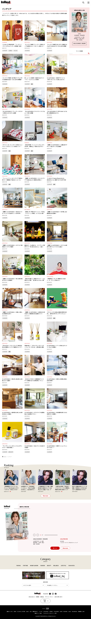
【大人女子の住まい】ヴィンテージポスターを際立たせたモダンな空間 (12, 112)
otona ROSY (45, 611)
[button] (34, 534)
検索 (83, 2)
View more (45, 496)
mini (30, 611)
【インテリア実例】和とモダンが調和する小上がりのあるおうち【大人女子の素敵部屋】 (57, 46)
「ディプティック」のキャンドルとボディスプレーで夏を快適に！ (12, 446)
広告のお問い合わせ (58, 596)
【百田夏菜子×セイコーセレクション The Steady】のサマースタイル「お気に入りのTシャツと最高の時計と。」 (11, 488)
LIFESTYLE (27, 42)
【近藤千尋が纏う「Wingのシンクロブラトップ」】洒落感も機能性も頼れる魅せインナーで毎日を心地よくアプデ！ (62, 488)
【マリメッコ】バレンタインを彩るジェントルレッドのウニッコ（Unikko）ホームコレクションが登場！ (12, 146)
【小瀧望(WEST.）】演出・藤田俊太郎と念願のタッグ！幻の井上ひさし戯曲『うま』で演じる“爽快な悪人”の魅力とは (45, 488)
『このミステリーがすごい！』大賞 (49, 613)
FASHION (4, 42)
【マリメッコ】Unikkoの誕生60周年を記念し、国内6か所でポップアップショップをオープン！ (57, 313)
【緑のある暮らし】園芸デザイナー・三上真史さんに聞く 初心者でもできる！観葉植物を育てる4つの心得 (35, 280)
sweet (27, 611)
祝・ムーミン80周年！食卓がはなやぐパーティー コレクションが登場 (34, 78)
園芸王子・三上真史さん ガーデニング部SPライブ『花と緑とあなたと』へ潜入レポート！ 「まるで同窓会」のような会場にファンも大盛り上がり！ (35, 247)
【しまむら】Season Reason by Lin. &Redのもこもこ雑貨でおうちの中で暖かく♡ (57, 180)
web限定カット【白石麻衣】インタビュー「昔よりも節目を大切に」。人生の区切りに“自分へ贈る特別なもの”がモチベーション (28, 488)
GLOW (61, 611)
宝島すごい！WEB (38, 613)
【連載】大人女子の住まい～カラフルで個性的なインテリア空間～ (12, 246)
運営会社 (42, 596)
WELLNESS (27, 209)
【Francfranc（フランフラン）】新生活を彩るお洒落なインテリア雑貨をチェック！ (12, 346)
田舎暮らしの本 (81, 611)
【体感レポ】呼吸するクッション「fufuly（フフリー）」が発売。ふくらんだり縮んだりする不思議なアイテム (35, 213)
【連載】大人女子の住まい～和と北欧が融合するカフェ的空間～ (12, 279)
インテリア (5, 50)
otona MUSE (56, 611)
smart (69, 611)
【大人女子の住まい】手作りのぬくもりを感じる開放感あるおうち (57, 112)
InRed (15, 611)
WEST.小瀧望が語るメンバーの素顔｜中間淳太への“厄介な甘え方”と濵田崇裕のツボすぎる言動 (79, 488)
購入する (55, 548)
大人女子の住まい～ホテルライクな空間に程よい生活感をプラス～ (35, 413)
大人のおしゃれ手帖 (21, 611)
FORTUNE (25, 565)
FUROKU (27, 142)
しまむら (10, 50)
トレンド (15, 50)
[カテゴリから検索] (33, 585)
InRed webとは (32, 596)
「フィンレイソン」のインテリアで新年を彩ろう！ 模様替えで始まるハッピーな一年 (12, 180)
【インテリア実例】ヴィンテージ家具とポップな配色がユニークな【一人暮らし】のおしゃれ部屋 (35, 46)
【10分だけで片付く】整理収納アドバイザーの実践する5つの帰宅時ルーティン (34, 379)
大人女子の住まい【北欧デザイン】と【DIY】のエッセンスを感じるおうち (56, 78)
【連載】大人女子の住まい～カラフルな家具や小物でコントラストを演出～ (57, 246)
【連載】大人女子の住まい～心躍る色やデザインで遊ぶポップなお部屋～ (57, 145)
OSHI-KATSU (50, 276)
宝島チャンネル (10, 611)
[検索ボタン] (88, 54)
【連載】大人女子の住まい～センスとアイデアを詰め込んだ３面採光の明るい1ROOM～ (35, 180)
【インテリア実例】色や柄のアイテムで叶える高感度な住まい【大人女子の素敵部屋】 (12, 79)
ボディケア (11, 452)
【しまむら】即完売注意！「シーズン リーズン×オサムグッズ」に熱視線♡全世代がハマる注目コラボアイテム (12, 46)
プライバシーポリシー (49, 596)
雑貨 (32, 84)
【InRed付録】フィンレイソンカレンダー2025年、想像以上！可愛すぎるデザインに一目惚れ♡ (35, 146)
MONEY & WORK (34, 565)
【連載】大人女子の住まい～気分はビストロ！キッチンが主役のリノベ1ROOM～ (12, 212)
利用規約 (37, 596)
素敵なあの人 (35, 611)
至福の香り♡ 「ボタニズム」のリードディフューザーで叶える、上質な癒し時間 (34, 346)
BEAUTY (49, 565)
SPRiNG (51, 611)
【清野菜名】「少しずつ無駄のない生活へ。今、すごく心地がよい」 (56, 279)
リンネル (40, 611)
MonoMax (65, 611)
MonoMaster (74, 611)
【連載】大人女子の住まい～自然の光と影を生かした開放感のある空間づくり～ (35, 312)
